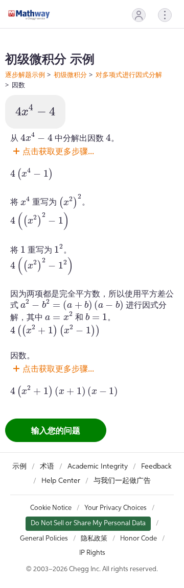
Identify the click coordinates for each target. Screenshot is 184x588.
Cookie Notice (51, 508)
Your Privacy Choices (115, 508)
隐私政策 (94, 538)
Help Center (60, 480)
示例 (19, 466)
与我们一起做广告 (122, 480)
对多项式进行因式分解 (129, 74)
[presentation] (35, 110)
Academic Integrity (97, 466)
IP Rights (92, 553)
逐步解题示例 (25, 74)
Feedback (156, 466)
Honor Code (138, 538)
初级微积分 (70, 74)
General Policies (44, 538)
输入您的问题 (55, 430)
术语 (47, 466)
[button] (139, 15)
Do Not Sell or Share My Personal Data (88, 523)
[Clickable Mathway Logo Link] (29, 15)
